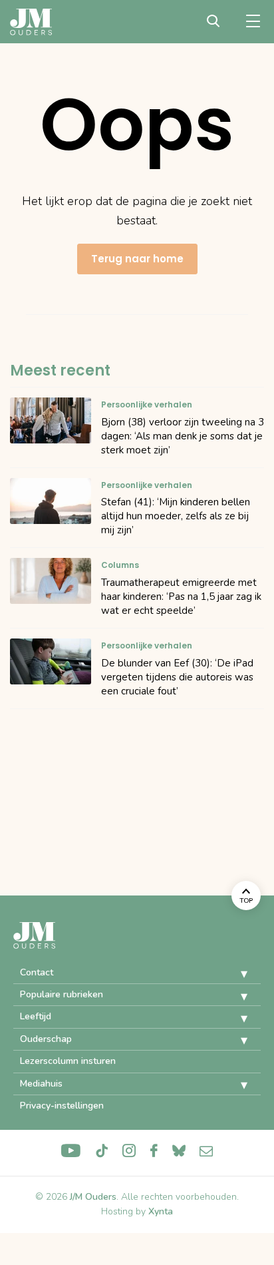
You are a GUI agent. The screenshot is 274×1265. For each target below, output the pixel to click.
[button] (234, 974)
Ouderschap (46, 1039)
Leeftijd (35, 1016)
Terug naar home (137, 259)
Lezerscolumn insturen (68, 1061)
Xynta (160, 1211)
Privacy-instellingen (62, 1105)
